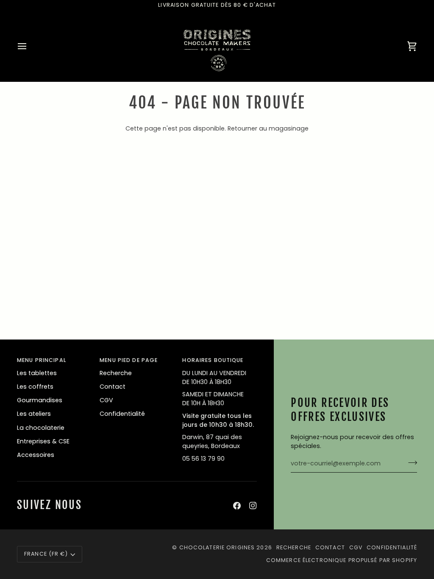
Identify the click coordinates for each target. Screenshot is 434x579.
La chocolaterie (40, 427)
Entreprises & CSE (43, 441)
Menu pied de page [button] (129, 360)
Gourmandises (39, 400)
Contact (112, 386)
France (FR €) (46, 553)
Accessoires (35, 455)
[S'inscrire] (410, 462)
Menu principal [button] (41, 360)
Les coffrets (35, 386)
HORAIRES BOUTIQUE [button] (212, 360)
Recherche (116, 373)
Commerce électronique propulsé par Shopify (341, 560)
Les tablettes (37, 373)
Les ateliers (34, 413)
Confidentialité (122, 413)
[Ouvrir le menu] (29, 46)
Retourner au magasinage (268, 128)
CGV (106, 400)
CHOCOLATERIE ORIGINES (217, 547)
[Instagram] (253, 505)
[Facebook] (237, 505)
